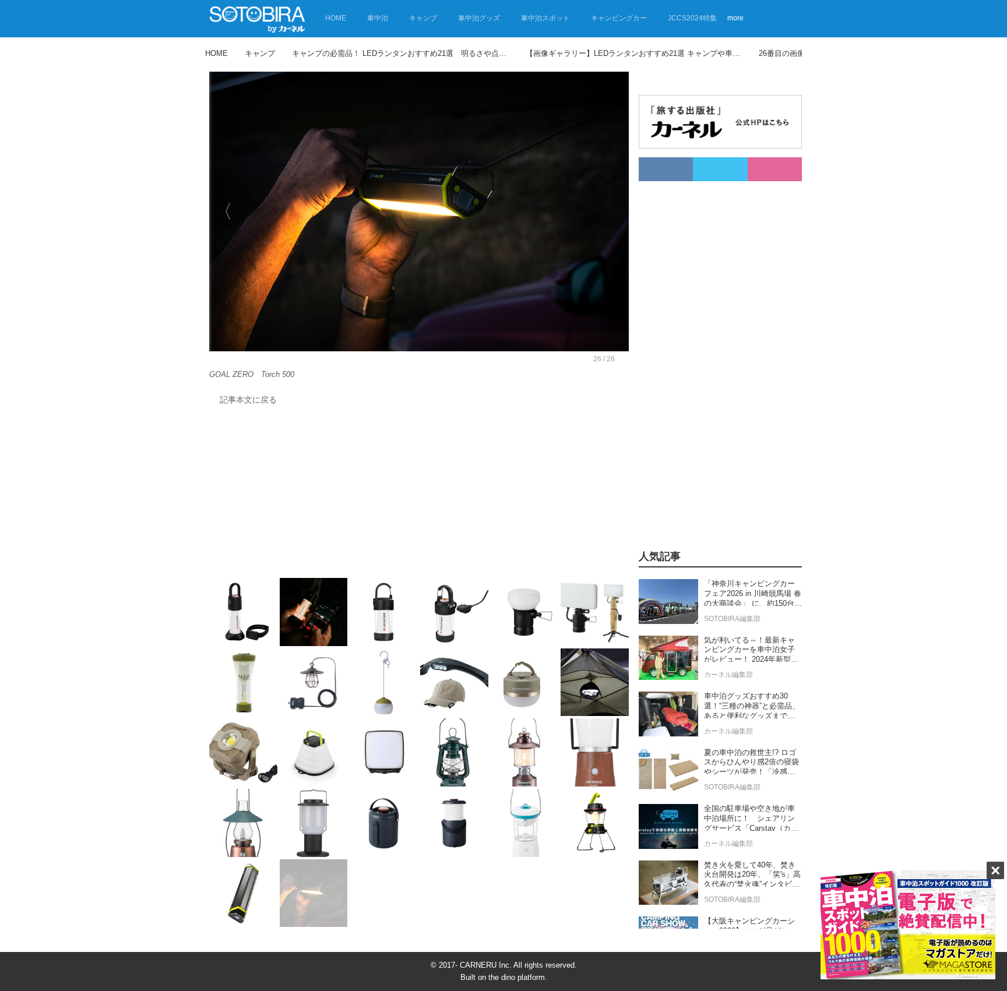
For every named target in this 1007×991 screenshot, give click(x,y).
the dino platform (516, 977)
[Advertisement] (419, 494)
